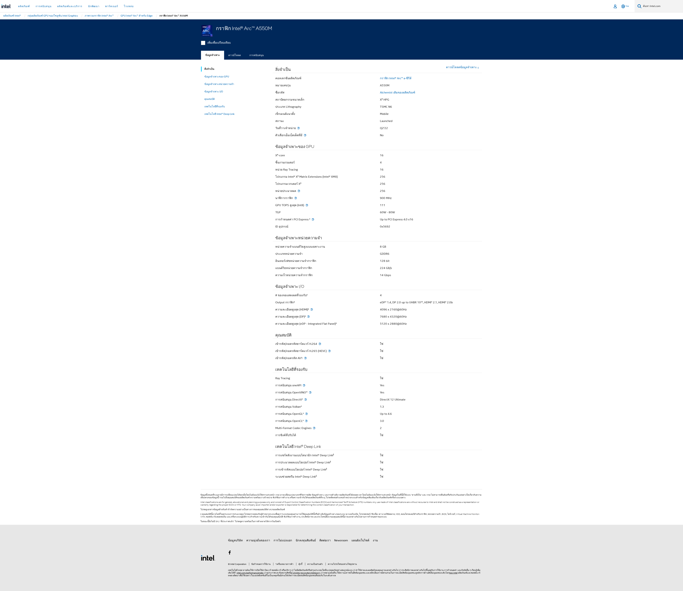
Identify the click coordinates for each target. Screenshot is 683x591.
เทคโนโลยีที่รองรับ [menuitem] (214, 106)
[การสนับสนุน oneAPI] (304, 385)
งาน (375, 540)
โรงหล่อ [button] (129, 6)
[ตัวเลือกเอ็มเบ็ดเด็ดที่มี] (305, 135)
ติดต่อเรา (325, 540)
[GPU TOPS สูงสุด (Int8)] (307, 205)
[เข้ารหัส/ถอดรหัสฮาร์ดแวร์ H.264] (320, 343)
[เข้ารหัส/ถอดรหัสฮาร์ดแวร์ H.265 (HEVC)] (329, 350)
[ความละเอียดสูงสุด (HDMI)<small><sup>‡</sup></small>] (312, 309)
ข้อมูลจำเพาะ (212, 55)
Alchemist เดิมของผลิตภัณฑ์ (397, 92)
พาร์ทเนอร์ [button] (111, 6)
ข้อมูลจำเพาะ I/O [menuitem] (213, 91)
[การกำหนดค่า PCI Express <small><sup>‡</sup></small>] (313, 219)
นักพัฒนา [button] (93, 6)
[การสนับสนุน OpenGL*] (306, 413)
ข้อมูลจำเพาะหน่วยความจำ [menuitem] (219, 84)
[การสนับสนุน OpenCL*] (306, 420)
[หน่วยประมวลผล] (299, 190)
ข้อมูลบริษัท (235, 540)
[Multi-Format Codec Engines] (314, 428)
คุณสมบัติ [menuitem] (209, 99)
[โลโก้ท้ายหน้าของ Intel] (208, 557)
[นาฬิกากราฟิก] (296, 198)
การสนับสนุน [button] (44, 6)
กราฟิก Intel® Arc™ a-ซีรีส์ (395, 78)
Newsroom (341, 540)
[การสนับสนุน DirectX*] (306, 399)
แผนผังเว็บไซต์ (360, 540)
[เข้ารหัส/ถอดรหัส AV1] (305, 358)
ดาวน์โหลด (234, 55)
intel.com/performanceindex (250, 572)
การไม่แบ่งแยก (283, 540)
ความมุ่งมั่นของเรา (258, 540)
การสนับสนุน (256, 55)
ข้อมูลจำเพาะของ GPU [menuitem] (216, 76)
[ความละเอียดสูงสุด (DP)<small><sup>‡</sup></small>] (308, 316)
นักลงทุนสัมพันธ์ (306, 540)
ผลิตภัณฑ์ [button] (24, 6)
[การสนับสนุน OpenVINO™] (310, 392)
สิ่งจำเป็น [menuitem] (209, 69)
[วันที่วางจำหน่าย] (298, 128)
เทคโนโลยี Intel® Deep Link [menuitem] (219, 114)
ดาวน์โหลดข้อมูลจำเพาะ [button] (461, 67)
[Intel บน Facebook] (230, 553)
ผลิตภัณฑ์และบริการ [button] (69, 6)
